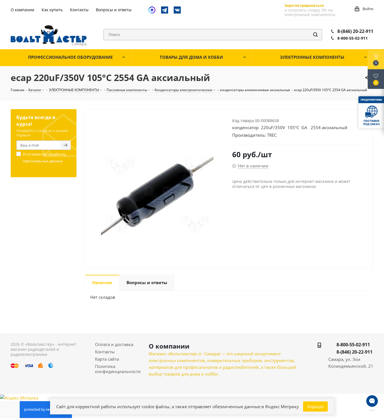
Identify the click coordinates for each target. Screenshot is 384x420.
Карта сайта (107, 359)
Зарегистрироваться (304, 5)
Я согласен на (44, 157)
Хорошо (315, 406)
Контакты (105, 351)
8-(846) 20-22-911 (355, 31)
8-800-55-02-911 (352, 38)
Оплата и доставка (114, 344)
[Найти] (315, 34)
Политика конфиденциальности (118, 368)
